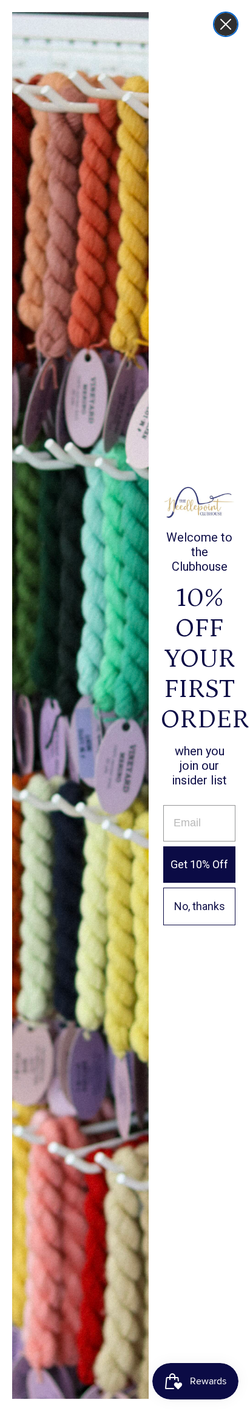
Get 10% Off (199, 864)
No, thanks (199, 906)
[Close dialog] (226, 24)
